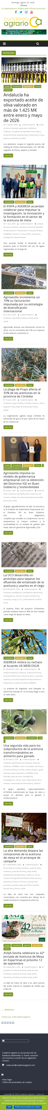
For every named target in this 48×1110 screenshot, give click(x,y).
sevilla (5, 321)
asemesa (22, 227)
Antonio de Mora (27, 676)
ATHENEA (15, 766)
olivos (41, 403)
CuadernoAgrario (28, 125)
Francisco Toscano (19, 882)
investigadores (9, 596)
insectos (35, 403)
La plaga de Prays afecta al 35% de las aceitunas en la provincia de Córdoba (22, 392)
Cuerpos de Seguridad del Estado (16, 878)
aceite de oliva (34, 868)
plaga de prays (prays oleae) (26, 407)
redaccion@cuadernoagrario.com (20, 1065)
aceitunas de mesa (34, 673)
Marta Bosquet (20, 237)
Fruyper (35, 770)
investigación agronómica (32, 592)
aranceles (38, 676)
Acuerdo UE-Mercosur (11, 676)
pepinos (6, 138)
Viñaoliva (37, 783)
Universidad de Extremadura (22, 783)
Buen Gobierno (32, 494)
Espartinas (7, 882)
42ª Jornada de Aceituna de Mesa (15, 868)
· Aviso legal (6, 1079)
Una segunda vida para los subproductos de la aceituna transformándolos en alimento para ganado (23, 750)
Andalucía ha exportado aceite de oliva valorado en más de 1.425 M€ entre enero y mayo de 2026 (23, 107)
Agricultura (28, 86)
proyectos (7, 599)
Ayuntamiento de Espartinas (14, 875)
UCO (20, 599)
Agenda (27, 945)
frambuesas (33, 135)
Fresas (41, 135)
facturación (33, 318)
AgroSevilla (16, 318)
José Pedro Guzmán (31, 885)
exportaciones (22, 135)
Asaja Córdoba (17, 403)
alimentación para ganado (22, 763)
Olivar (30, 202)
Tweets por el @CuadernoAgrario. (16, 1017)
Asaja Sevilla (31, 871)
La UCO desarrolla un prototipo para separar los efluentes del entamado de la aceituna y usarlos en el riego (23, 580)
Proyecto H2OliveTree (31, 596)
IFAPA (29, 234)
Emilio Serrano (35, 878)
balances (24, 318)
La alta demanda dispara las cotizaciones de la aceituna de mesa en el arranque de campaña (23, 855)
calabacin (7, 131)
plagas (6, 410)
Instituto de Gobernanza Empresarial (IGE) (26, 497)
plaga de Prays (9, 407)
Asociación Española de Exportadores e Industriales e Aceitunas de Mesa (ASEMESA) (23, 230)
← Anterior (7, 1009)
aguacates (23, 128)
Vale (9, 1107)
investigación (8, 237)
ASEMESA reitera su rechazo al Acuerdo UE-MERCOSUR (22, 664)
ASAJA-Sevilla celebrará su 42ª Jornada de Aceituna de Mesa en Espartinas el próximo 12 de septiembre (23, 958)
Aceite (7, 86)
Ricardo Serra (8, 888)
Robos (17, 888)
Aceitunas (14, 128)
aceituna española (10, 673)
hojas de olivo (16, 776)
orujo (23, 780)
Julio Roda (7, 501)
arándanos (32, 128)
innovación (36, 234)
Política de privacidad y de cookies (27, 1107)
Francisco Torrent (18, 234)
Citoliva (28, 770)
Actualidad (17, 86)
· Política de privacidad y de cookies (16, 1082)
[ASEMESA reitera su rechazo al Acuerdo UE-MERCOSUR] (24, 630)
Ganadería (32, 738)
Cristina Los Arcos (32, 875)
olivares (19, 596)
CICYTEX (21, 770)
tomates (22, 138)
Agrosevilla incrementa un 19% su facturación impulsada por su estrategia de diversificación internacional (23, 304)
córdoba (27, 403)
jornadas (6, 885)
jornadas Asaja (17, 885)
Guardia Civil (32, 882)
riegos (14, 599)
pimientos (14, 138)
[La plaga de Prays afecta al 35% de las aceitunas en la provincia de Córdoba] (24, 349)
